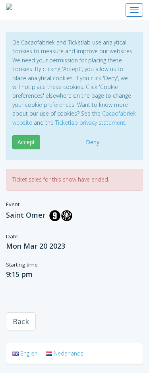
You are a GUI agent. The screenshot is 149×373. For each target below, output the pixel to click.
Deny (92, 142)
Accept (26, 142)
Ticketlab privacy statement (90, 122)
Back (21, 321)
